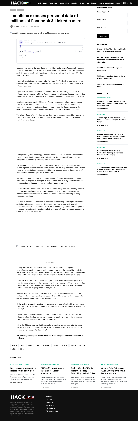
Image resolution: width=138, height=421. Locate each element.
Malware (103, 364)
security (82, 345)
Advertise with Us (52, 411)
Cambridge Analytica (60, 327)
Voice (20, 55)
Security (20, 10)
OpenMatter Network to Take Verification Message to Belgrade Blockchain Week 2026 (110, 153)
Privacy (73, 345)
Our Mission (50, 405)
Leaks (13, 10)
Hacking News (75, 364)
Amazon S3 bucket (34, 211)
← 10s (21, 51)
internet (55, 345)
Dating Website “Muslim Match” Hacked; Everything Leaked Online (83, 371)
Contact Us (49, 402)
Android (109, 364)
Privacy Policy (51, 408)
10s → (37, 51)
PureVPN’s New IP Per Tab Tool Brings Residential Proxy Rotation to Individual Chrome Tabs (110, 59)
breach (30, 345)
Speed (76, 51)
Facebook (68, 336)
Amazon (14, 345)
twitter (14, 349)
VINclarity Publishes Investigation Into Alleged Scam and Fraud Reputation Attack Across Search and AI (112, 169)
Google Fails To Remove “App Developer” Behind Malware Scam (113, 371)
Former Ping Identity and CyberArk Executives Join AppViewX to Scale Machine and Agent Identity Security (111, 136)
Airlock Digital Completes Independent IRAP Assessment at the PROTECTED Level (112, 120)
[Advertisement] (51, 137)
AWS (22, 345)
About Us (49, 396)
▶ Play (30, 51)
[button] (124, 3)
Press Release (107, 97)
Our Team (49, 399)
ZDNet (29, 280)
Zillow (22, 349)
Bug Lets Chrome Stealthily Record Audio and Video (23, 369)
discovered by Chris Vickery (51, 189)
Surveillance (14, 364)
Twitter (22, 338)
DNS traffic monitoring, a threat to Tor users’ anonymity (52, 371)
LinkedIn (45, 272)
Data (37, 345)
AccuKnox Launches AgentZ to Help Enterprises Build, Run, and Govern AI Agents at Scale (112, 103)
